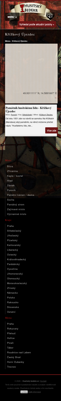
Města (7, 41)
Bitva (10, 166)
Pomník (14, 115)
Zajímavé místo (16, 209)
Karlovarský (14, 245)
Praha (10, 226)
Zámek (11, 185)
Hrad (10, 180)
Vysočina (12, 268)
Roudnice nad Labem (19, 352)
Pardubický (13, 264)
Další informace (34, 391)
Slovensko (13, 307)
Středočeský (27, 115)
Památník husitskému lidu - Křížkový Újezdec (29, 109)
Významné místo (16, 214)
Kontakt (43, 381)
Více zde (51, 130)
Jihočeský (13, 235)
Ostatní (11, 311)
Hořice (11, 338)
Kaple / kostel (15, 175)
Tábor (10, 347)
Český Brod (14, 357)
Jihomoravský (15, 273)
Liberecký (12, 249)
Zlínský (11, 288)
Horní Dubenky (15, 362)
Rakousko (12, 302)
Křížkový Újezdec (19, 41)
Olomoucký (13, 278)
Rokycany (12, 328)
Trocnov (11, 366)
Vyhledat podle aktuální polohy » (36, 24)
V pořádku (24, 392)
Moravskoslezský (17, 283)
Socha (10, 199)
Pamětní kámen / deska (20, 194)
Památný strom (15, 204)
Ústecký (12, 254)
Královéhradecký (16, 259)
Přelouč (11, 333)
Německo (12, 292)
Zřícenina (12, 171)
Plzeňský (12, 240)
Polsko (11, 297)
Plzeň (10, 342)
